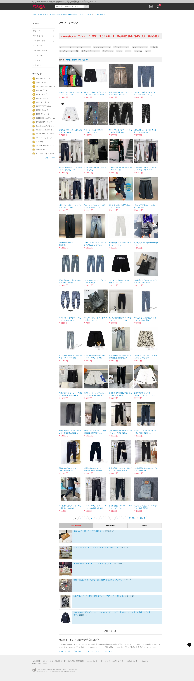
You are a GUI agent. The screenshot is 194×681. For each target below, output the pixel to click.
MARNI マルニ (41, 150)
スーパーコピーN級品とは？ (53, 661)
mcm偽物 (39, 142)
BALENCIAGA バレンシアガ (45, 126)
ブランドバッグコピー (94, 651)
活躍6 (76, 580)
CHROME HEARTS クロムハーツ (45, 130)
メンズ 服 (36, 60)
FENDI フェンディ (43, 110)
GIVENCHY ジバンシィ (45, 146)
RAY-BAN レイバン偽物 (45, 154)
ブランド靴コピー (108, 651)
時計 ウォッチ (38, 36)
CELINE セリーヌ (42, 102)
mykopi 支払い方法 (39, 663)
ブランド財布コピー (79, 651)
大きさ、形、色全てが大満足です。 (91, 531)
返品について (132, 661)
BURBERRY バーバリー (45, 122)
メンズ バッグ (38, 55)
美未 (75, 531)
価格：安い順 (83, 60)
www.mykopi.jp (58, 671)
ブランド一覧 (50, 158)
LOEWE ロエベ (42, 98)
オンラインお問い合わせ (114, 661)
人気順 (68, 60)
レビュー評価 (76, 525)
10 (123, 518)
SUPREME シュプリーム (45, 118)
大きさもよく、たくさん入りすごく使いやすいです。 (100, 547)
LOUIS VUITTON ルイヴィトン (45, 106)
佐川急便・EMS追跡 (75, 661)
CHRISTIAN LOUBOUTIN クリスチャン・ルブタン (45, 134)
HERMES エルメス (43, 78)
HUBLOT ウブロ (42, 94)
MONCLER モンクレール (45, 86)
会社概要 (35, 661)
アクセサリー (38, 65)
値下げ (144, 525)
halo (75, 596)
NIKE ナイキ (41, 82)
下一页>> (132, 518)
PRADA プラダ (41, 90)
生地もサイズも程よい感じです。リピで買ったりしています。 (101, 596)
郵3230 (76, 547)
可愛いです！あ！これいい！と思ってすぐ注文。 (95, 564)
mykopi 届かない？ (94, 661)
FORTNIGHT (78, 612)
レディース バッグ (40, 50)
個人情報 (145, 661)
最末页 (142, 518)
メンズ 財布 (37, 46)
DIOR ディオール (42, 114)
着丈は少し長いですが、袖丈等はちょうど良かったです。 (100, 580)
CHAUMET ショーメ (44, 138)
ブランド (36, 31)
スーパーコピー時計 (65, 651)
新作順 (74, 60)
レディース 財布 (39, 41)
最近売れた (110, 525)
